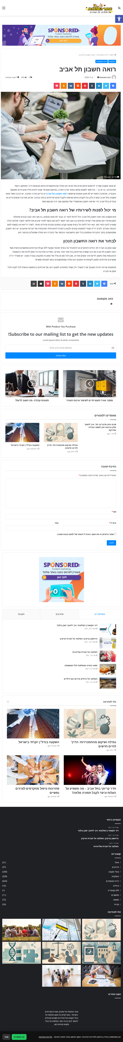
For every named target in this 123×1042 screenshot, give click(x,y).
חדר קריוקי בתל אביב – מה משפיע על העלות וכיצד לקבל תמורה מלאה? (91, 790)
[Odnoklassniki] (64, 86)
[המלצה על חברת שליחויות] (108, 656)
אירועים (115, 867)
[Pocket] (57, 86)
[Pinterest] (85, 86)
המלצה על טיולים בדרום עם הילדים (80, 678)
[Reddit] (78, 86)
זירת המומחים (102, 54)
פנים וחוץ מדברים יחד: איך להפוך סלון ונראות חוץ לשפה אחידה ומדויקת (100, 427)
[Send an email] (98, 77)
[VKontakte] (71, 86)
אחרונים (59, 614)
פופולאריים (100, 614)
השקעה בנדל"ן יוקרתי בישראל (25, 445)
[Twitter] (106, 86)
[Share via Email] (41, 284)
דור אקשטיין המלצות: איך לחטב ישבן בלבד (77, 625)
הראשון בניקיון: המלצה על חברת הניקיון (78, 638)
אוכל (117, 862)
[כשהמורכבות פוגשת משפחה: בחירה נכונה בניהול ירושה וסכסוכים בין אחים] (61, 953)
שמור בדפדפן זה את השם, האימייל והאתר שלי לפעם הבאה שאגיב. (85, 534)
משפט (116, 899)
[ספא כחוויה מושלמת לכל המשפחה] (108, 669)
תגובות (21, 614)
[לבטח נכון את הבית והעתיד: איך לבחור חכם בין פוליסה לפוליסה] (101, 976)
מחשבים (115, 895)
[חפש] (119, 9)
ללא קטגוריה (113, 890)
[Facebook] (113, 86)
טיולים (116, 885)
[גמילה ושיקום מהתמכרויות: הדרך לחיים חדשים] (61, 432)
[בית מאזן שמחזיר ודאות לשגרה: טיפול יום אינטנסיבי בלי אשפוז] (21, 930)
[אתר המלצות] (99, 8)
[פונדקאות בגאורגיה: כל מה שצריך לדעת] (101, 953)
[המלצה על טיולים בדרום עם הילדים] (108, 683)
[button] (119, 19)
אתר (56, 523)
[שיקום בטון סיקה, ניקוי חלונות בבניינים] (61, 930)
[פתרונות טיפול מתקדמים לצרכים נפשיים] (33, 770)
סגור (6, 1037)
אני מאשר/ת (19, 1037)
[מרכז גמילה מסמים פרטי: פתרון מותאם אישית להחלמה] (61, 976)
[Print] (34, 284)
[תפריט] (3, 9)
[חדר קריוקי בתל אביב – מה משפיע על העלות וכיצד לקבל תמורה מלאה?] (90, 770)
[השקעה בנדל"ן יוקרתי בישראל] (22, 432)
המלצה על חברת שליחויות (84, 652)
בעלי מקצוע (114, 871)
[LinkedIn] (99, 86)
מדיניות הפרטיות (45, 1037)
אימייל (112, 523)
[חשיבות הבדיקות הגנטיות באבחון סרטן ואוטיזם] (21, 953)
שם (114, 511)
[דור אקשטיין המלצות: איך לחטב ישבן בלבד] (108, 629)
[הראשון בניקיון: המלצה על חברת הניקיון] (108, 642)
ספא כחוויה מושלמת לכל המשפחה (80, 665)
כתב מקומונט (105, 77)
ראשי (112, 54)
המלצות (112, 61)
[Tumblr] (92, 86)
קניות (116, 904)
